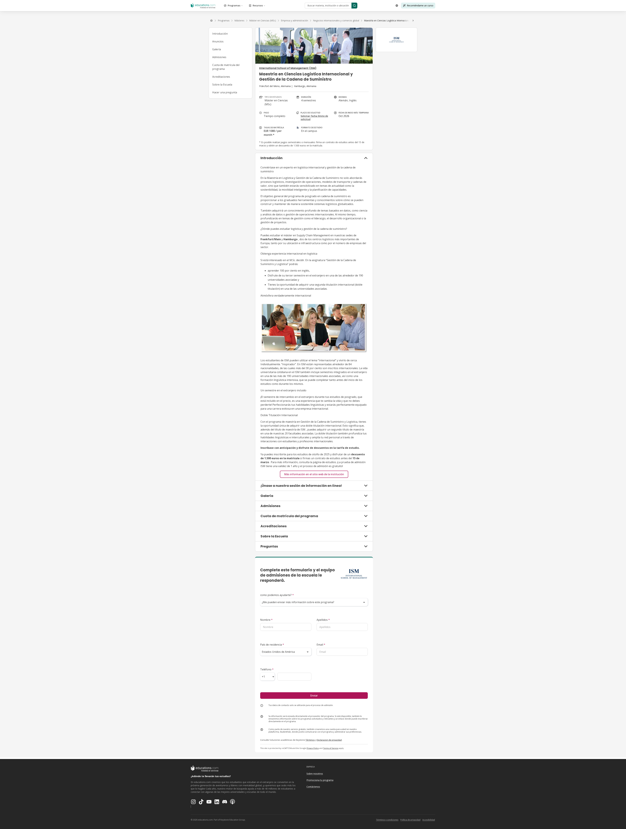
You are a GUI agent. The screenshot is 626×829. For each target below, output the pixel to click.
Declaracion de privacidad (329, 739)
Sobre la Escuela (222, 84)
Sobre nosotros (314, 773)
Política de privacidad (410, 819)
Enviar (314, 695)
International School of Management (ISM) (287, 68)
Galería (216, 49)
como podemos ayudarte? (277, 595)
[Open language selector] (397, 5)
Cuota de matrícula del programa (225, 67)
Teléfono (267, 669)
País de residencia (272, 644)
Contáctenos (313, 786)
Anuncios (218, 41)
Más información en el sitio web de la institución (314, 474)
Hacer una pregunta (224, 92)
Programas (234, 5)
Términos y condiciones (387, 819)
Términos (310, 739)
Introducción (220, 33)
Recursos (258, 5)
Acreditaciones (221, 76)
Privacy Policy (313, 748)
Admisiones (219, 57)
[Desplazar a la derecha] (413, 20)
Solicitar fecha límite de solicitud (314, 117)
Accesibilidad (428, 819)
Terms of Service (330, 748)
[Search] (354, 5)
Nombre (266, 620)
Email (321, 644)
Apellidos (323, 620)
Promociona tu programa (319, 780)
